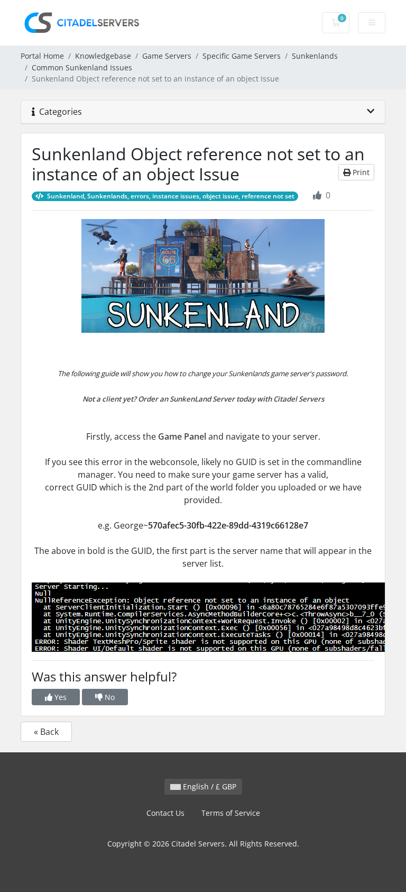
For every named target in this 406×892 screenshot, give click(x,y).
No (109, 697)
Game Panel (182, 436)
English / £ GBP (208, 786)
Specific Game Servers (241, 56)
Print (360, 172)
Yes (59, 697)
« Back (46, 732)
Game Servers (166, 56)
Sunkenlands (315, 56)
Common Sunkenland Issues (82, 67)
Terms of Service (230, 813)
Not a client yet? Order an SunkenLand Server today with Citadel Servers (203, 399)
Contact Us (165, 813)
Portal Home (42, 56)
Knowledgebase (103, 56)
